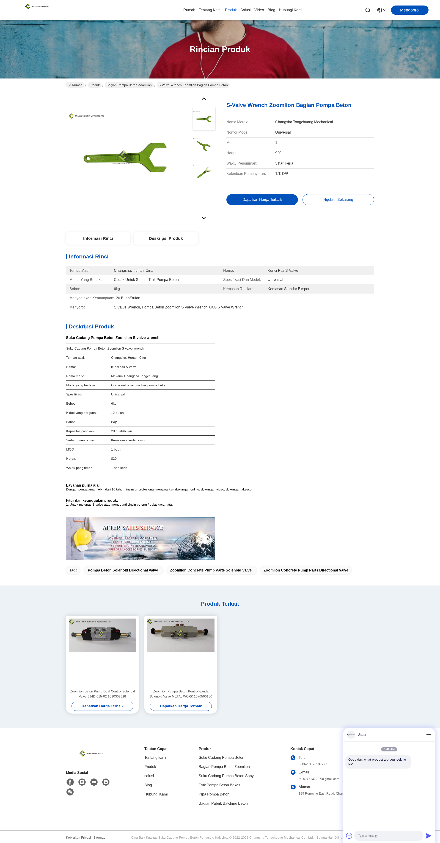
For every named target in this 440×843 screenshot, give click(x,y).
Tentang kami (210, 10)
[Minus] (428, 734)
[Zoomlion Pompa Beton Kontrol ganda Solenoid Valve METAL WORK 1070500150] (180, 652)
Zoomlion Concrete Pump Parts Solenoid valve (211, 570)
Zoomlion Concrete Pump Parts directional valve (306, 570)
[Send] (428, 836)
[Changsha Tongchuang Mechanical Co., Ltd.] (36, 10)
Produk (231, 10)
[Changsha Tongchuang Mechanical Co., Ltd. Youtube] (94, 782)
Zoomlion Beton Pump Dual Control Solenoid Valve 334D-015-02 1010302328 (102, 693)
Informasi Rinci (98, 238)
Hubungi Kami (290, 10)
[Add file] (349, 836)
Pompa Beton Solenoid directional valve (123, 570)
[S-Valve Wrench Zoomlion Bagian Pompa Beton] (127, 157)
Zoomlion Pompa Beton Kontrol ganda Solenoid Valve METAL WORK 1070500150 (181, 693)
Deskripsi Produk (166, 238)
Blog (271, 10)
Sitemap (99, 837)
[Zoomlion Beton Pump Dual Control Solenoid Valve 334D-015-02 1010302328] (102, 652)
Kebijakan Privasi (78, 837)
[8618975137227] (106, 782)
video (259, 10)
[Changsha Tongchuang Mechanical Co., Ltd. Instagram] (82, 782)
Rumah (189, 10)
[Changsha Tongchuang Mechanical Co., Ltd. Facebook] (70, 782)
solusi (245, 10)
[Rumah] (91, 759)
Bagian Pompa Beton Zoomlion (129, 85)
